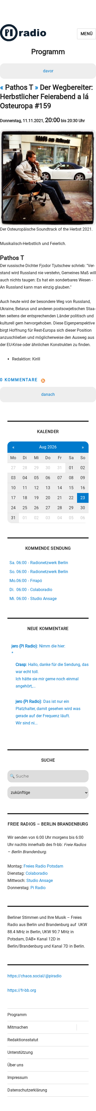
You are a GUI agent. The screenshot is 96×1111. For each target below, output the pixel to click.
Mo (13, 457)
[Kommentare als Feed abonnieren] (48, 381)
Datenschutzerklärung (27, 1090)
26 (36, 507)
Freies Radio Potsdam (43, 866)
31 (59, 467)
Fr (59, 457)
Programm (17, 1014)
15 (71, 487)
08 (71, 477)
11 (25, 487)
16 (82, 487)
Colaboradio (37, 873)
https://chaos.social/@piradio (34, 976)
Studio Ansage (39, 880)
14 (59, 487)
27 (13, 467)
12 (36, 487)
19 (36, 497)
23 (82, 497)
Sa (71, 457)
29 (36, 467)
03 (13, 477)
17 (13, 497)
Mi (36, 457)
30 (48, 467)
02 (82, 467)
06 (48, 477)
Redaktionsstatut (22, 1039)
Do (47, 457)
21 (59, 497)
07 (59, 477)
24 (13, 507)
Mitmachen (17, 1027)
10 (13, 487)
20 (48, 497)
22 (71, 497)
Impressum (17, 1077)
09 (82, 477)
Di (25, 457)
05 (36, 477)
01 (71, 467)
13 (48, 487)
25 (25, 507)
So (82, 457)
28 (25, 467)
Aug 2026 (48, 447)
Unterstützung (20, 1052)
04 (25, 477)
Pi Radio (38, 887)
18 (25, 497)
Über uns (15, 1065)
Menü (87, 33)
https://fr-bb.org (21, 990)
